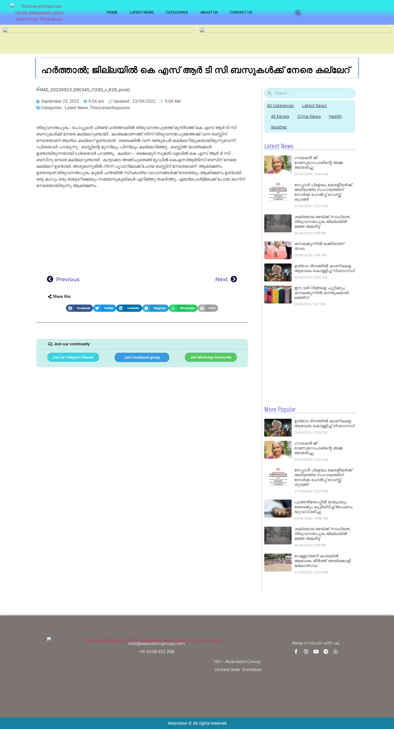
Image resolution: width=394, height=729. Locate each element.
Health (335, 116)
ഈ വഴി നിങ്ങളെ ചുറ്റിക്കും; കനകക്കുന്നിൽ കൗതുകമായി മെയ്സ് (321, 292)
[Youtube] (316, 651)
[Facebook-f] (296, 651)
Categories (177, 12)
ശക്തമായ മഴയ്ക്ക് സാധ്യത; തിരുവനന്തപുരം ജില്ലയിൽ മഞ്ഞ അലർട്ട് (322, 221)
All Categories (280, 105)
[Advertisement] (142, 230)
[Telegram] (326, 651)
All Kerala (280, 116)
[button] (298, 12)
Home (112, 12)
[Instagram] (306, 651)
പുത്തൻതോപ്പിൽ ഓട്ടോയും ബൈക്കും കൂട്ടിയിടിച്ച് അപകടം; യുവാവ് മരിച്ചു (323, 506)
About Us (209, 12)
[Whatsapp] (335, 651)
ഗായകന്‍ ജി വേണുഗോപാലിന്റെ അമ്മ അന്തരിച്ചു (318, 162)
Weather (279, 127)
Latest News (142, 12)
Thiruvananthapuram (110, 107)
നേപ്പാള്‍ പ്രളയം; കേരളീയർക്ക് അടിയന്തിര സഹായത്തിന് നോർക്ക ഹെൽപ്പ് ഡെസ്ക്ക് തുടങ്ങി (323, 192)
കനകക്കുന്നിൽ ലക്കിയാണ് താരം (319, 246)
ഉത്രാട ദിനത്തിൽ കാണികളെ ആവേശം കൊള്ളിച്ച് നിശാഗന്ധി (324, 268)
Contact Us (241, 12)
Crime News (309, 116)
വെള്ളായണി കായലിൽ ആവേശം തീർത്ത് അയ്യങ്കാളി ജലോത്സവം (322, 560)
